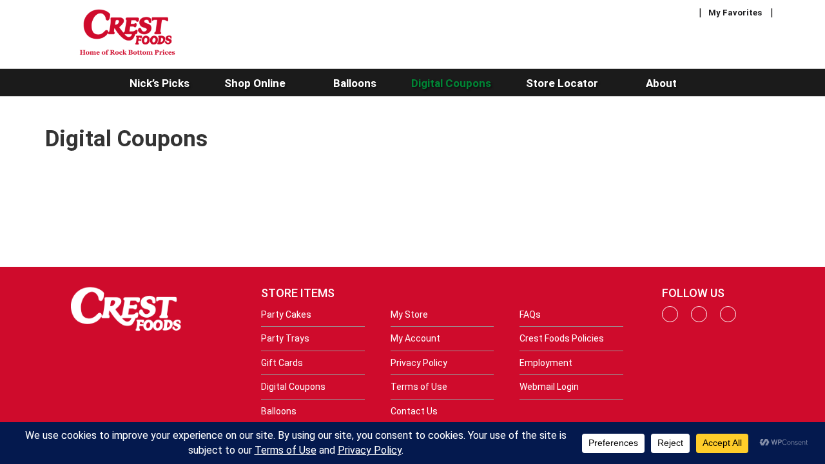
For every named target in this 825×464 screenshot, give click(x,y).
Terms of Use (419, 387)
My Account (415, 338)
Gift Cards (282, 363)
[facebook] (670, 319)
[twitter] (728, 319)
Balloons (278, 411)
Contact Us (414, 411)
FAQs (530, 314)
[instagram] (699, 319)
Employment (545, 363)
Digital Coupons (293, 387)
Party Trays (285, 338)
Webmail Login (549, 387)
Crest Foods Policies (561, 338)
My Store (409, 314)
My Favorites (735, 12)
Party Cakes (286, 314)
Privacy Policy (419, 363)
